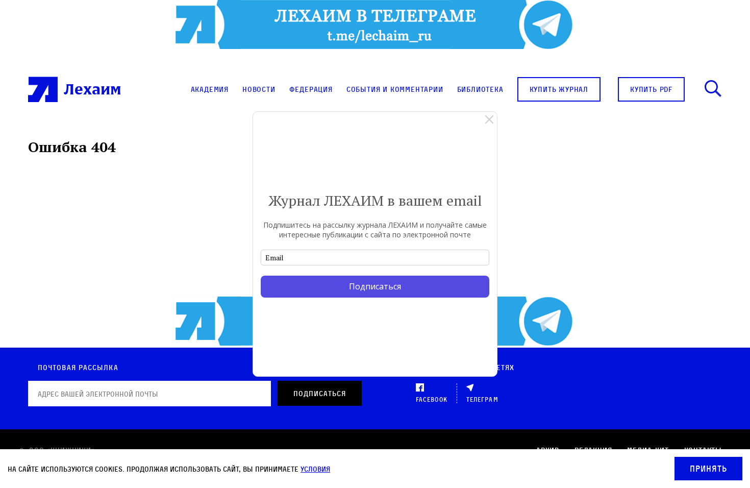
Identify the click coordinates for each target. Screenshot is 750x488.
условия (315, 469)
